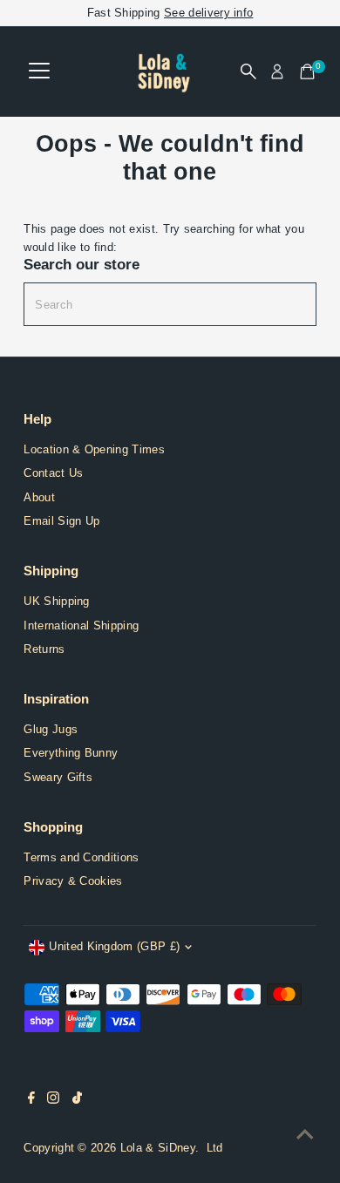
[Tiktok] (77, 1100)
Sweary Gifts (58, 777)
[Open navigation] (39, 71)
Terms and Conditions (81, 857)
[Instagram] (53, 1100)
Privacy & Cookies (73, 880)
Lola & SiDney (157, 1147)
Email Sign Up (61, 520)
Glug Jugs (51, 729)
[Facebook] (31, 1100)
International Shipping (81, 625)
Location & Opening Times (94, 449)
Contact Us (53, 472)
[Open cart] (307, 71)
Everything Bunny (71, 752)
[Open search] (248, 71)
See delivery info (208, 12)
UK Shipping (57, 601)
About (39, 497)
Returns (44, 649)
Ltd (215, 1147)
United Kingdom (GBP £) (114, 946)
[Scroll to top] (305, 1135)
